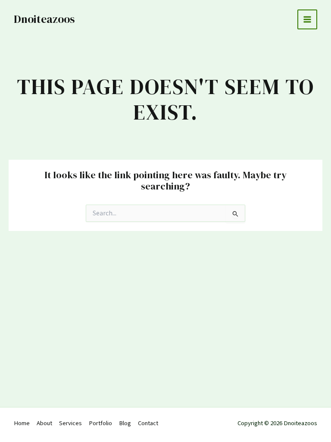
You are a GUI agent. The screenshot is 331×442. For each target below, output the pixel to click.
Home (22, 423)
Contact (148, 423)
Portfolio (100, 423)
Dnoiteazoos (44, 19)
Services (70, 423)
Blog (125, 423)
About (44, 423)
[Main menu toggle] (307, 19)
